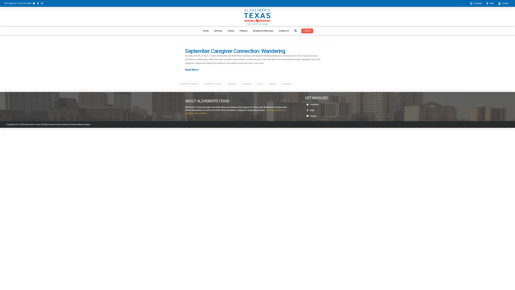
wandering (287, 84)
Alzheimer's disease (213, 84)
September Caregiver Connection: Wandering (235, 51)
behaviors (231, 84)
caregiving (247, 84)
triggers (272, 84)
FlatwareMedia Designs (80, 124)
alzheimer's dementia (189, 84)
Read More (191, 69)
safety (260, 84)
